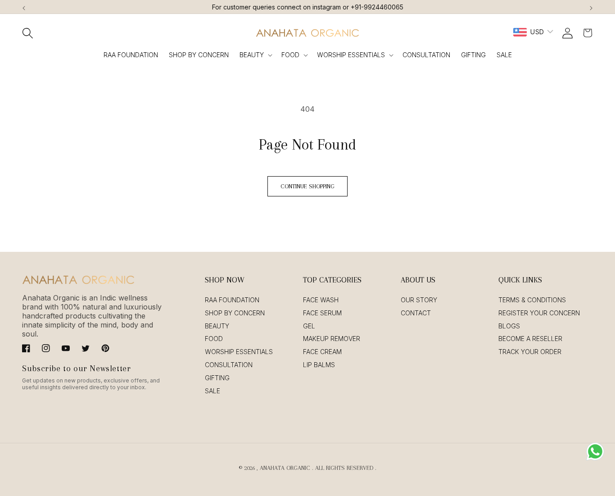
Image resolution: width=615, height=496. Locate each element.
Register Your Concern (539, 313)
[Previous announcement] (24, 7)
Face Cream (322, 351)
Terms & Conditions (532, 300)
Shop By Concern (235, 313)
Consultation (229, 365)
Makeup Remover (331, 338)
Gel (309, 326)
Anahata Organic (285, 467)
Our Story (419, 300)
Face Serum (322, 313)
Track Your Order (529, 351)
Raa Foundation (232, 300)
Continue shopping (307, 186)
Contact (416, 313)
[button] (27, 33)
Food (290, 55)
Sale (212, 391)
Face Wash (321, 300)
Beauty (252, 55)
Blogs (509, 326)
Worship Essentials (351, 55)
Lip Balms (319, 365)
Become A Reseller (530, 338)
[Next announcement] (591, 7)
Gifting (217, 378)
